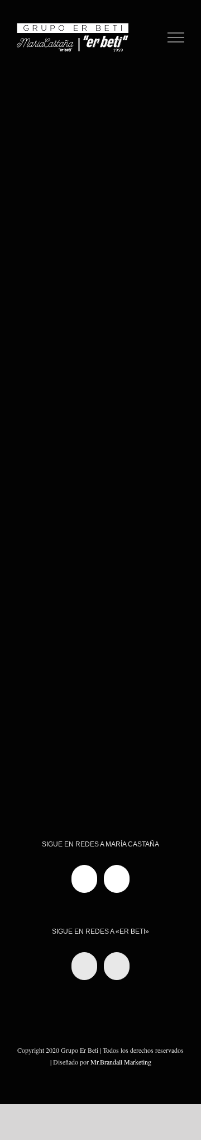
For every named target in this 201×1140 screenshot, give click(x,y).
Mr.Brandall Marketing (120, 1061)
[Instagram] (117, 879)
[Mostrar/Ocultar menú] (176, 37)
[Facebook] (84, 879)
